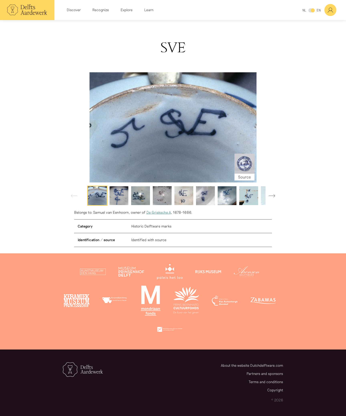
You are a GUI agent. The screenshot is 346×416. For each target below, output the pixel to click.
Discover (74, 10)
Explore (127, 10)
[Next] (270, 196)
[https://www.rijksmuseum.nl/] (208, 272)
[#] (335, 10)
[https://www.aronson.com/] (246, 272)
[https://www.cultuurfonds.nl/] (186, 301)
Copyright (275, 390)
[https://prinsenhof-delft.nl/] (131, 272)
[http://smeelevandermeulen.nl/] (115, 301)
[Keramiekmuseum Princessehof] (76, 301)
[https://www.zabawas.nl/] (263, 301)
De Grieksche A (158, 212)
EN (319, 10)
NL (304, 10)
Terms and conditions (266, 382)
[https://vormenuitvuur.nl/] (170, 330)
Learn (149, 10)
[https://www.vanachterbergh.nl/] (224, 301)
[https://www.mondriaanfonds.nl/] (150, 301)
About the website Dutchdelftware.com (252, 365)
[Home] (27, 10)
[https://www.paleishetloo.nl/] (170, 272)
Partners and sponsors (264, 373)
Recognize (100, 10)
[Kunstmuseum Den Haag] (93, 272)
